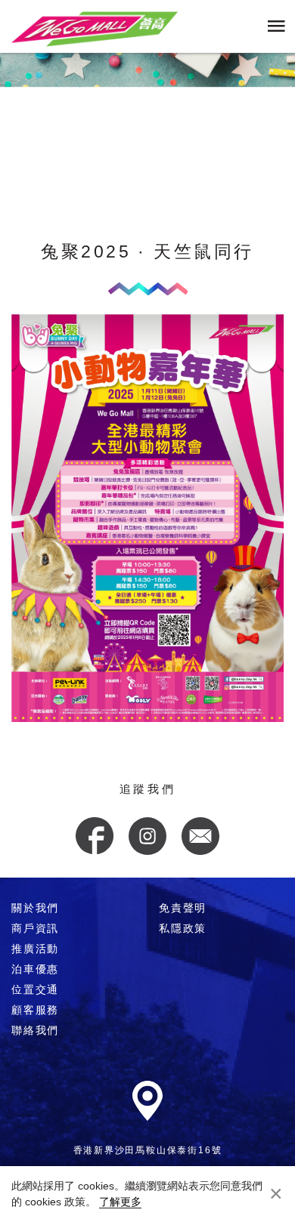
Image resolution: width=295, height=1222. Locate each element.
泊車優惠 (35, 969)
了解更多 (120, 1202)
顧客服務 (35, 1010)
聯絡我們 (35, 1030)
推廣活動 (35, 949)
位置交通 (35, 989)
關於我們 (35, 908)
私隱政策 (182, 928)
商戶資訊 (35, 928)
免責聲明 (182, 908)
